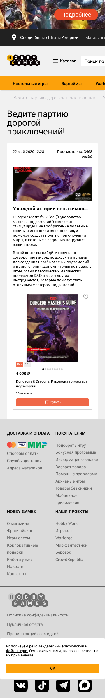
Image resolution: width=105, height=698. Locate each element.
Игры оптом (18, 537)
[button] (43, 369)
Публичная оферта (25, 624)
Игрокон (63, 530)
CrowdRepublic (69, 559)
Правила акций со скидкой (33, 633)
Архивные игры (70, 481)
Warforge (63, 537)
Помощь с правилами (76, 473)
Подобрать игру (70, 445)
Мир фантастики (71, 545)
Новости (15, 566)
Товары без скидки (73, 488)
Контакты (16, 573)
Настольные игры (30, 83)
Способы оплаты (23, 453)
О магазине (18, 523)
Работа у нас (19, 559)
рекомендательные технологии (56, 646)
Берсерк (63, 552)
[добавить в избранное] (86, 297)
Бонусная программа (75, 452)
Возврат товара (70, 466)
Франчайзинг (20, 530)
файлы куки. (17, 651)
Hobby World (67, 523)
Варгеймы (72, 83)
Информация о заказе (76, 459)
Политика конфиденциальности (38, 615)
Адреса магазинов (24, 468)
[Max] (85, 685)
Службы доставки (24, 460)
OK (52, 668)
